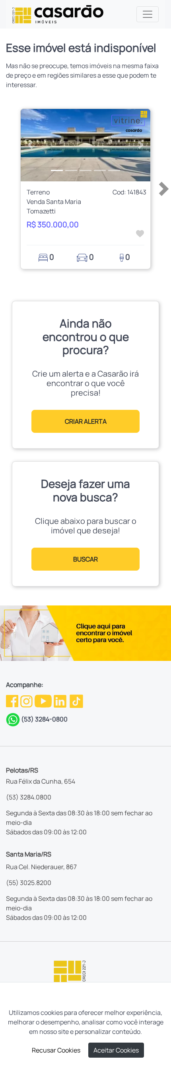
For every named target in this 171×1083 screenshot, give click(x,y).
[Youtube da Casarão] (44, 700)
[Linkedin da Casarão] (60, 700)
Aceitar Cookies (116, 1050)
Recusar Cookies (56, 1050)
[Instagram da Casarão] (27, 700)
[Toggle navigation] (147, 14)
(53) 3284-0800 (44, 719)
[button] (30, 145)
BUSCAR (85, 559)
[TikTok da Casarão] (76, 700)
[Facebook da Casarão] (12, 700)
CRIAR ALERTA (86, 421)
